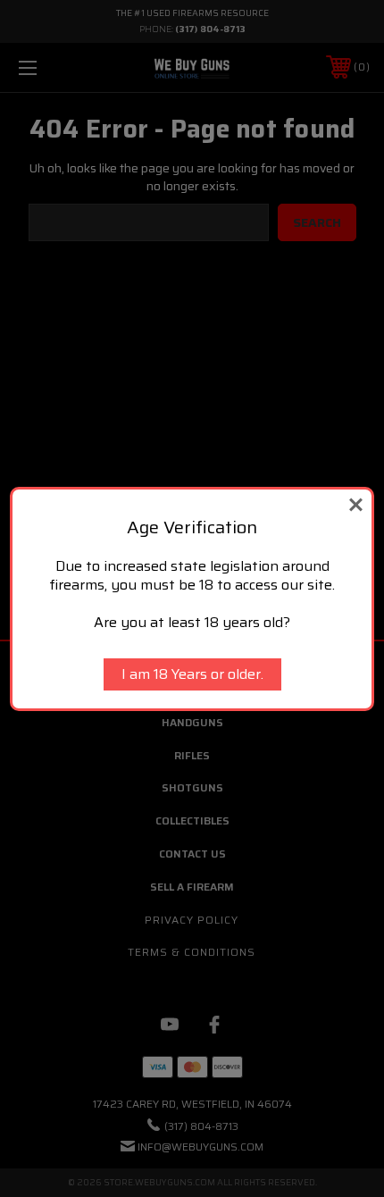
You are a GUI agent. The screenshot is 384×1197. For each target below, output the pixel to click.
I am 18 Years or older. (192, 674)
